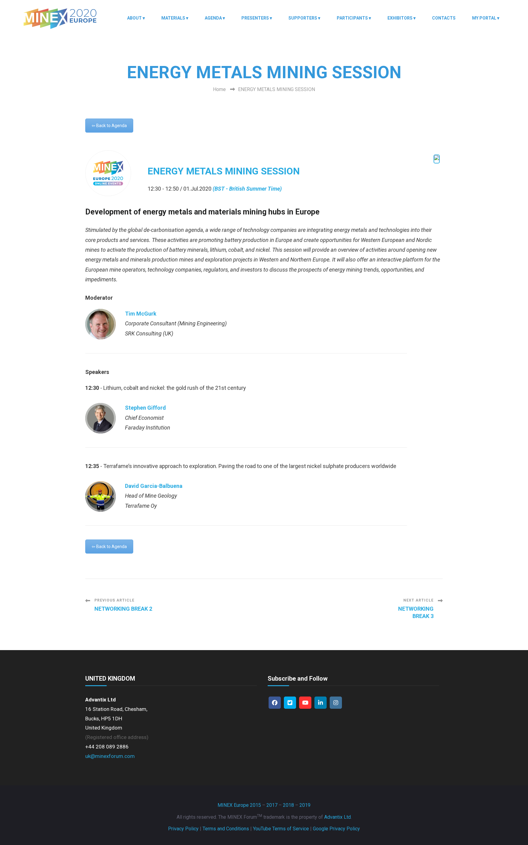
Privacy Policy (183, 829)
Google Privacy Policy (336, 829)
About (134, 18)
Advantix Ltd (337, 817)
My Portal (484, 18)
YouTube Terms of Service (281, 829)
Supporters (302, 18)
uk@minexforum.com (110, 756)
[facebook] (275, 703)
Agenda (213, 18)
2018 (288, 805)
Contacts (444, 18)
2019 (304, 805)
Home (219, 89)
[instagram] (336, 703)
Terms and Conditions (226, 829)
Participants (352, 18)
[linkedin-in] (320, 703)
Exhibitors (400, 18)
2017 (271, 805)
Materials (173, 18)
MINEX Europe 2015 (239, 805)
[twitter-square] (290, 703)
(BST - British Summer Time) (247, 188)
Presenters (255, 18)
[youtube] (305, 703)
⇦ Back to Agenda (109, 125)
